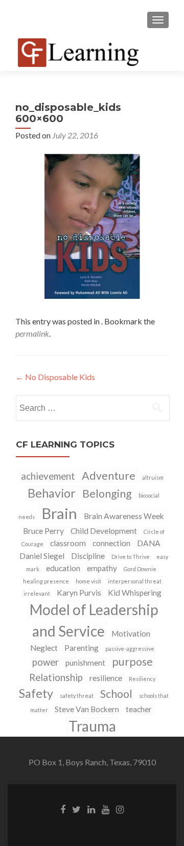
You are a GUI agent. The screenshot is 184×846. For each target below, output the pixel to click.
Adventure (108, 475)
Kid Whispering (135, 592)
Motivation (130, 633)
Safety (36, 693)
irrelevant (37, 593)
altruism (153, 477)
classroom (68, 543)
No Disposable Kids (55, 377)
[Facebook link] (62, 808)
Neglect (44, 647)
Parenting (81, 647)
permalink (32, 333)
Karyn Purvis (79, 592)
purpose (132, 661)
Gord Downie (140, 569)
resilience (105, 678)
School (116, 693)
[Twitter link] (76, 808)
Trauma (92, 726)
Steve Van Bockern (87, 709)
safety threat (77, 695)
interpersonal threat (135, 581)
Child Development (104, 530)
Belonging (107, 493)
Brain (59, 513)
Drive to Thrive (130, 556)
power (45, 662)
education (63, 568)
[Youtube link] (105, 808)
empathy (102, 568)
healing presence (46, 581)
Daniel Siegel (41, 555)
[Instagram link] (120, 808)
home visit (88, 581)
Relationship (56, 677)
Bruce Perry (43, 530)
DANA (148, 543)
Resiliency (142, 678)
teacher (139, 709)
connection (111, 543)
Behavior (52, 493)
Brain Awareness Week (124, 516)
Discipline (88, 555)
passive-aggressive (129, 648)
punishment (85, 662)
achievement (48, 476)
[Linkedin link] (91, 808)
